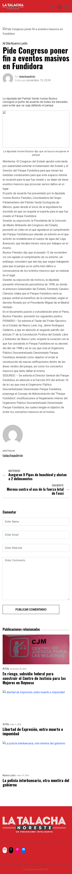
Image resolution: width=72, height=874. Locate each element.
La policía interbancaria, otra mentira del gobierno (36, 782)
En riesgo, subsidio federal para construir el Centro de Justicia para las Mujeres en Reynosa (34, 678)
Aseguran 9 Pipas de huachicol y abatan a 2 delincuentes (37, 477)
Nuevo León (19, 43)
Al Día (6, 43)
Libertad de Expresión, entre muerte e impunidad (33, 731)
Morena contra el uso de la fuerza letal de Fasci (35, 491)
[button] (66, 7)
